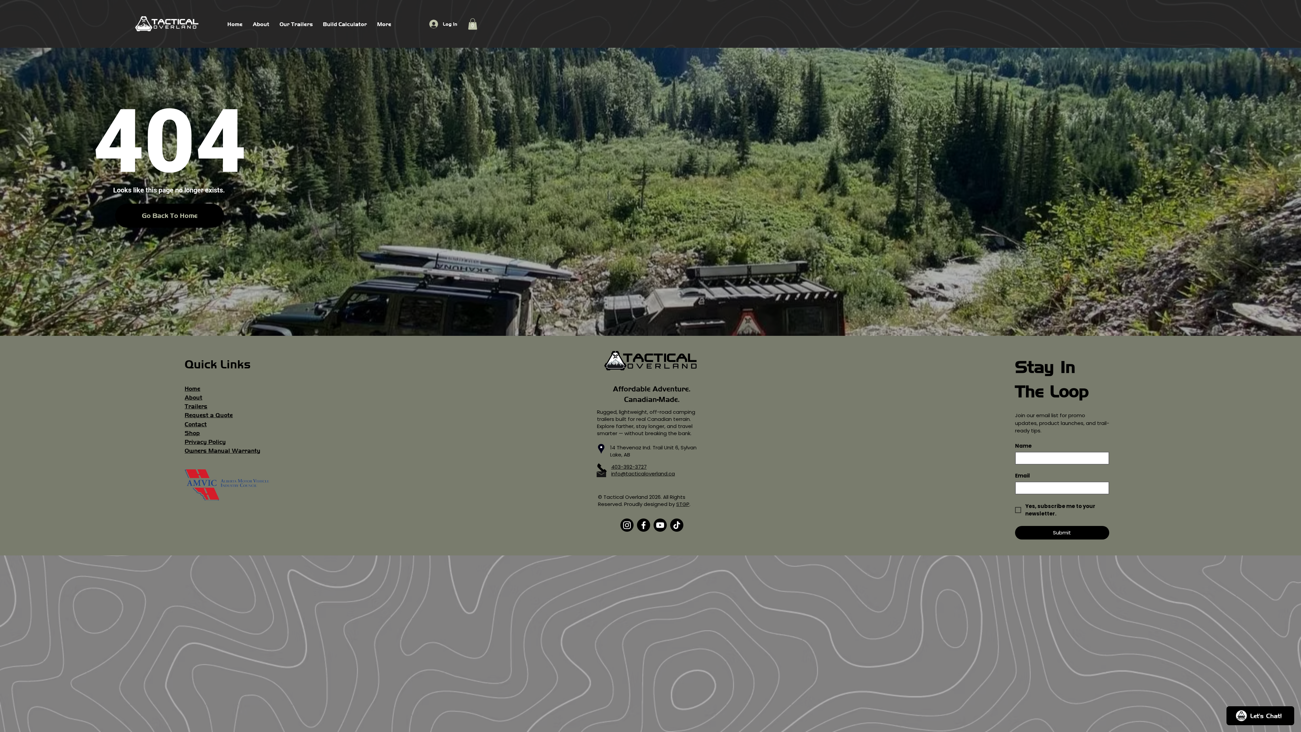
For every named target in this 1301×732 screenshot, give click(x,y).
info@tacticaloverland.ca (643, 473)
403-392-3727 (629, 466)
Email (1022, 476)
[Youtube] (660, 525)
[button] (472, 23)
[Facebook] (643, 525)
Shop (192, 433)
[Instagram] (627, 525)
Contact (196, 424)
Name (1023, 446)
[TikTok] (676, 525)
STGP (682, 504)
